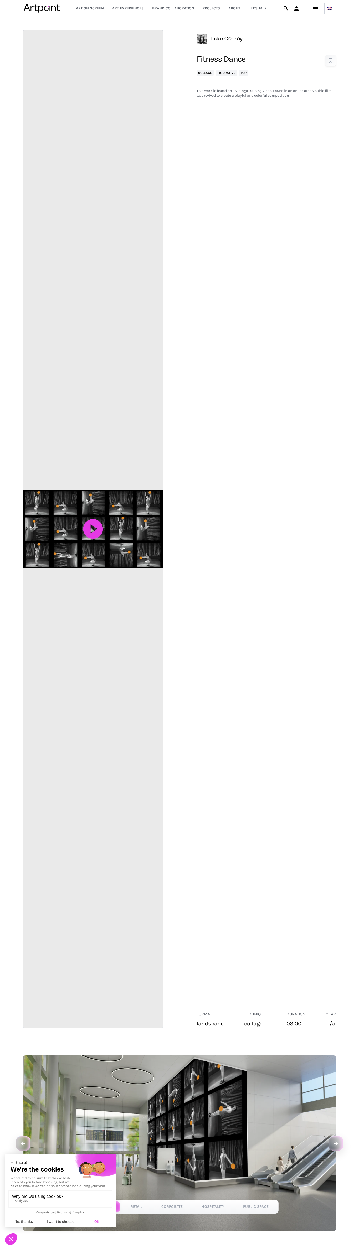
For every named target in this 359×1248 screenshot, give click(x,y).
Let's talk (258, 8)
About (234, 8)
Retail (136, 1206)
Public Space (256, 1206)
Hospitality (213, 1206)
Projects (211, 8)
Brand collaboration (173, 8)
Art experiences (128, 8)
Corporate (172, 1206)
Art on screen (90, 8)
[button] (296, 8)
